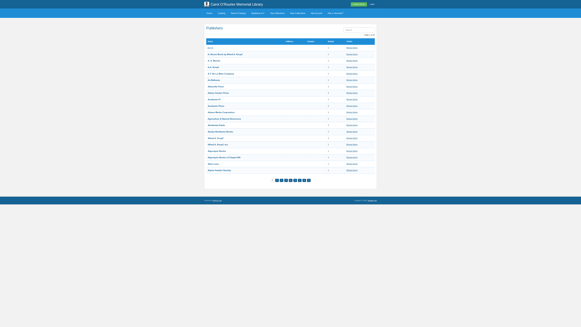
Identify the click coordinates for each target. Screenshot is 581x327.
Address (289, 41)
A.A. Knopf (213, 67)
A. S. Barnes (214, 60)
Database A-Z (257, 13)
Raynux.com (217, 200)
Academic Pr (214, 99)
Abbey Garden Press (218, 93)
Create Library (359, 4)
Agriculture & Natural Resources (224, 119)
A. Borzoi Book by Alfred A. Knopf (225, 54)
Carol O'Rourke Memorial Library (237, 4)
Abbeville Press (216, 86)
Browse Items (352, 48)
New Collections (297, 13)
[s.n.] (210, 48)
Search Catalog (238, 13)
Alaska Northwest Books (220, 131)
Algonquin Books (217, 151)
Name (210, 41)
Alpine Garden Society (219, 170)
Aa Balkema (214, 80)
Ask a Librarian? (335, 13)
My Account (316, 13)
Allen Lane (213, 164)
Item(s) (331, 41)
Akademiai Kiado (216, 125)
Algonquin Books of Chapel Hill (224, 157)
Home (209, 13)
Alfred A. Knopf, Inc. (218, 144)
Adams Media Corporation (221, 112)
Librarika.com (372, 200)
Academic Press (216, 106)
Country (310, 41)
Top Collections (277, 13)
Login (372, 4)
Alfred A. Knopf (215, 138)
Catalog (221, 13)
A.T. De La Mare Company (221, 74)
